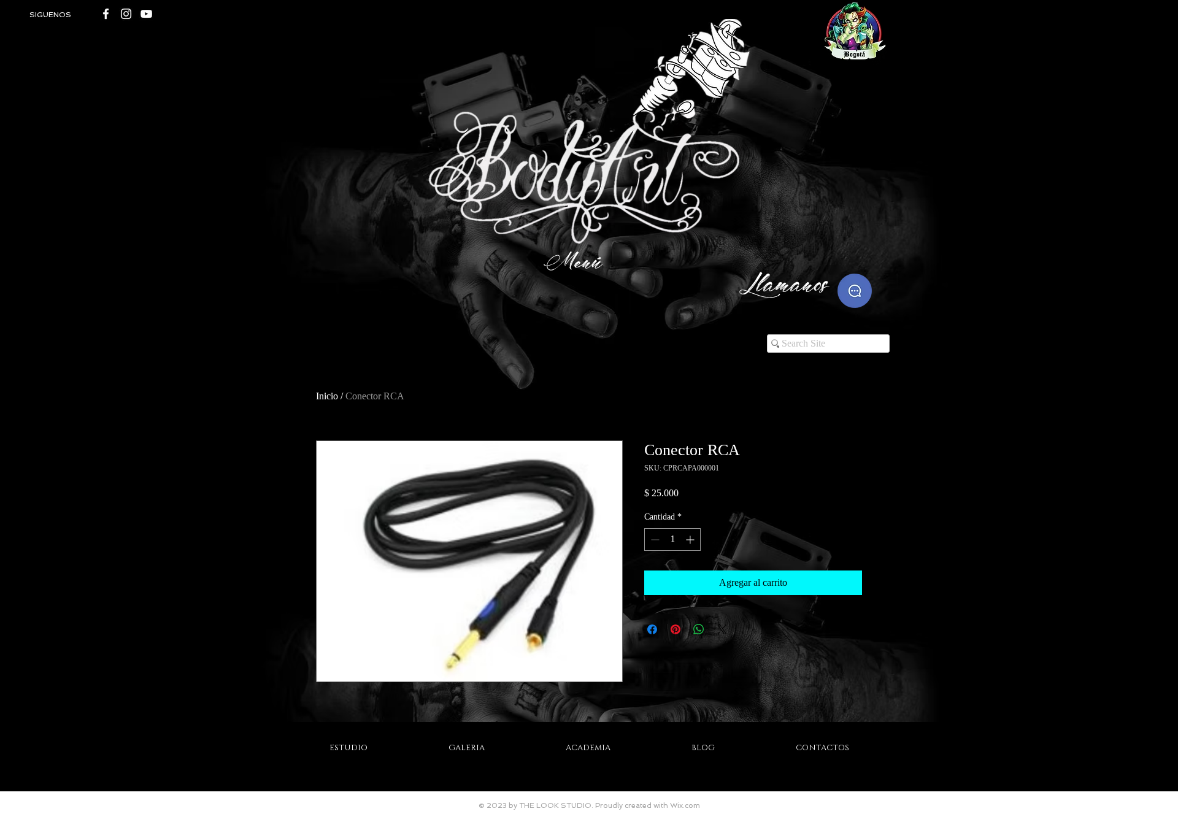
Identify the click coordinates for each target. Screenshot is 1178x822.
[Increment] (691, 539)
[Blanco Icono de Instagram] (126, 14)
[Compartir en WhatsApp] (698, 629)
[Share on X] (722, 629)
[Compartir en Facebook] (652, 629)
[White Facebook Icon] (106, 14)
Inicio (327, 396)
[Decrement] (653, 539)
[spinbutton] (672, 539)
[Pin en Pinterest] (675, 629)
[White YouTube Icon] (146, 14)
